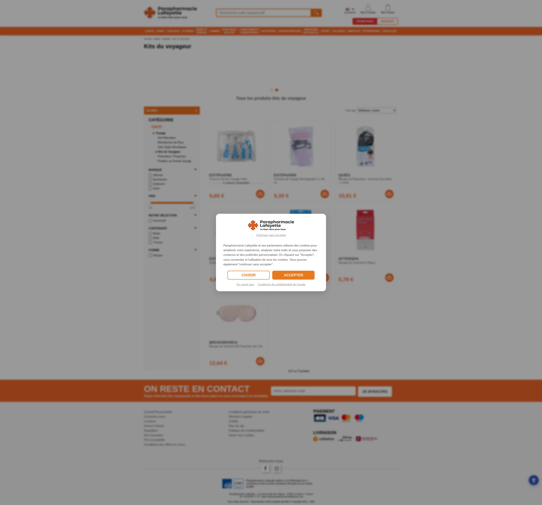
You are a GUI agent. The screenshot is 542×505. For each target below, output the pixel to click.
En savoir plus (245, 284)
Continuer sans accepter (271, 235)
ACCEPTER (293, 275)
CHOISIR (249, 275)
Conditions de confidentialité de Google (282, 284)
